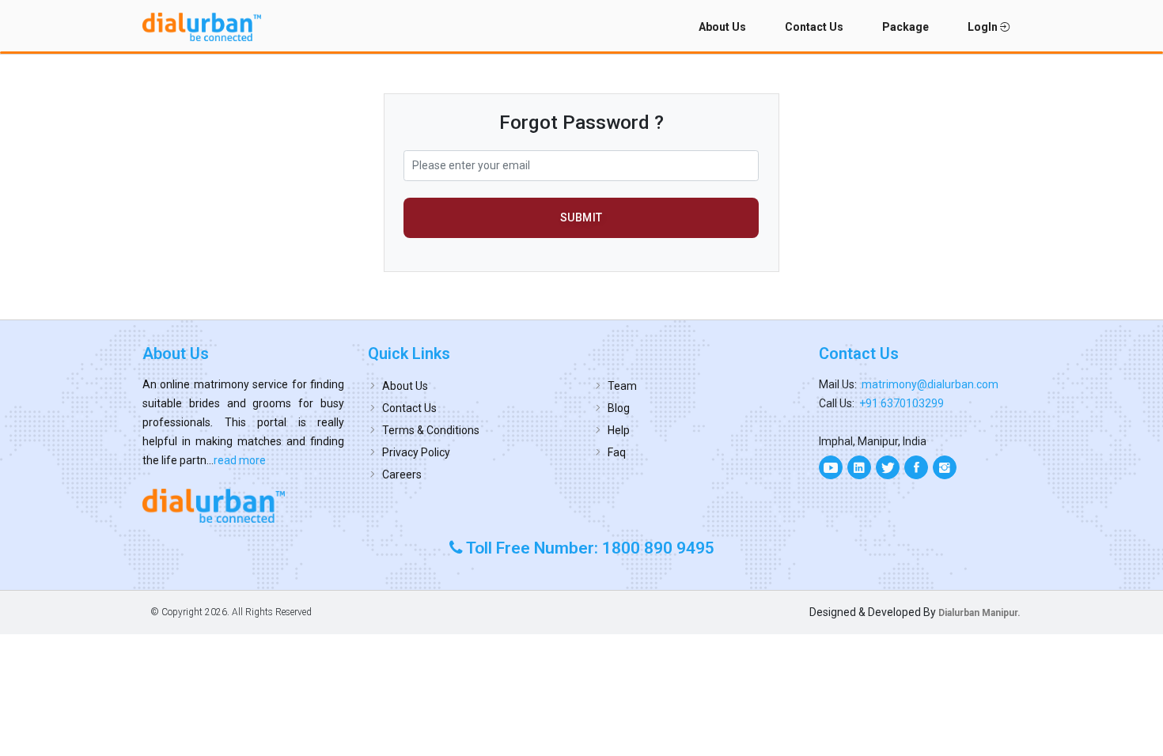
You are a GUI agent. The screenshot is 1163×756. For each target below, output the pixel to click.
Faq (617, 452)
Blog (619, 408)
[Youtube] (831, 467)
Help (619, 430)
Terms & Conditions (430, 430)
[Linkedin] (859, 467)
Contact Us (814, 27)
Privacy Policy (416, 452)
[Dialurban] (201, 26)
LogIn (984, 27)
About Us (722, 27)
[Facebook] (916, 467)
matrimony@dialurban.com (930, 384)
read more (240, 460)
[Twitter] (888, 467)
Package (905, 27)
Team (622, 386)
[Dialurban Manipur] (243, 505)
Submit (581, 217)
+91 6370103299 (901, 403)
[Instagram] (945, 467)
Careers (402, 474)
